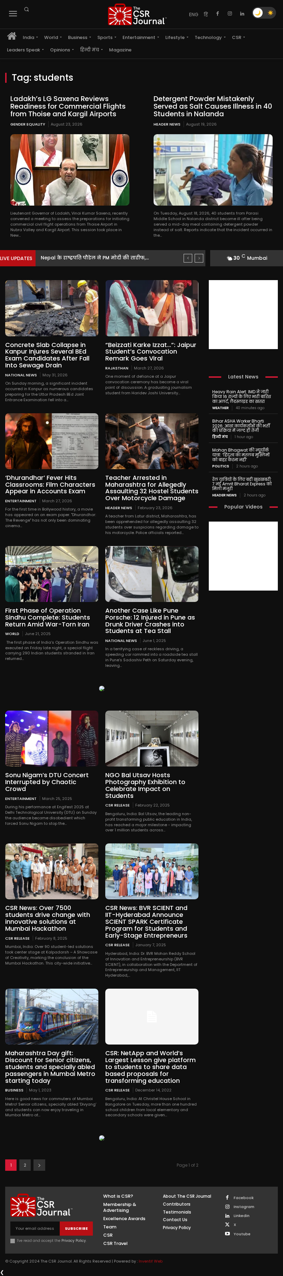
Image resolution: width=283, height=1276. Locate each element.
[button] (26, 9)
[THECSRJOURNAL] (137, 14)
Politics (220, 466)
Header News (167, 124)
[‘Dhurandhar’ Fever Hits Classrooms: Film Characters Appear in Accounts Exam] (51, 441)
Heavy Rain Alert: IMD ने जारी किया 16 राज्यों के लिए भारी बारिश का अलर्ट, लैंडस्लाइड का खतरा (241, 396)
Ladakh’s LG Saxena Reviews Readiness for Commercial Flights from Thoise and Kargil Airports (68, 106)
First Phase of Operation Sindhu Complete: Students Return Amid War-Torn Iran (47, 617)
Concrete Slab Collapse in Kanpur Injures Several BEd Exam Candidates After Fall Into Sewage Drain (47, 354)
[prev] (188, 258)
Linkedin (242, 1215)
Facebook (244, 1197)
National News (21, 374)
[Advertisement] (243, 314)
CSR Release (117, 805)
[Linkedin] (242, 14)
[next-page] (39, 1165)
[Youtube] (227, 1234)
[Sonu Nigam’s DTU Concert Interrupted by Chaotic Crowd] (51, 738)
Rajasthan (116, 367)
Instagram (244, 1206)
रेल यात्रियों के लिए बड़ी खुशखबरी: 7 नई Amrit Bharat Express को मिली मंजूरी (242, 484)
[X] (227, 1225)
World (12, 633)
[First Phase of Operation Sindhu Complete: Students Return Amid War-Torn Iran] (51, 574)
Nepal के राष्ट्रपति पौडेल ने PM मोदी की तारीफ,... (95, 257)
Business (14, 1089)
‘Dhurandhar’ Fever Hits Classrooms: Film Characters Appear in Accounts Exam (50, 484)
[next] (199, 258)
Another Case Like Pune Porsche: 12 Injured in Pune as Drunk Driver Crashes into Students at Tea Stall (150, 620)
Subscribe (76, 1228)
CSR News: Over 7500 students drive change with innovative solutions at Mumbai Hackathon (47, 917)
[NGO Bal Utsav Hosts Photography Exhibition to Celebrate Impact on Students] (151, 738)
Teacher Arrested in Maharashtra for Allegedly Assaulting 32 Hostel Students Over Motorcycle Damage (151, 487)
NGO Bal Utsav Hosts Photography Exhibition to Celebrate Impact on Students (145, 785)
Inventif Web (151, 1261)
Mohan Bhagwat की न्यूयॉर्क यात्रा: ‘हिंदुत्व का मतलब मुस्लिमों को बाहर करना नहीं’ (241, 455)
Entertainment (21, 500)
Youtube (242, 1234)
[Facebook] (217, 14)
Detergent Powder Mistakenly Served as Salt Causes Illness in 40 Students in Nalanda (213, 106)
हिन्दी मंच (220, 437)
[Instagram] (230, 14)
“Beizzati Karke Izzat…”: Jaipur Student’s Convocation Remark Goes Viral (150, 351)
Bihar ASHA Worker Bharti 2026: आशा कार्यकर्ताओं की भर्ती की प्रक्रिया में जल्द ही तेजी (241, 426)
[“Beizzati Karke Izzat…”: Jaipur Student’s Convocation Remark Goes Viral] (151, 308)
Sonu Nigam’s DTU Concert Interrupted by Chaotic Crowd (47, 782)
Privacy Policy (73, 1240)
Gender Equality (27, 124)
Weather (220, 408)
